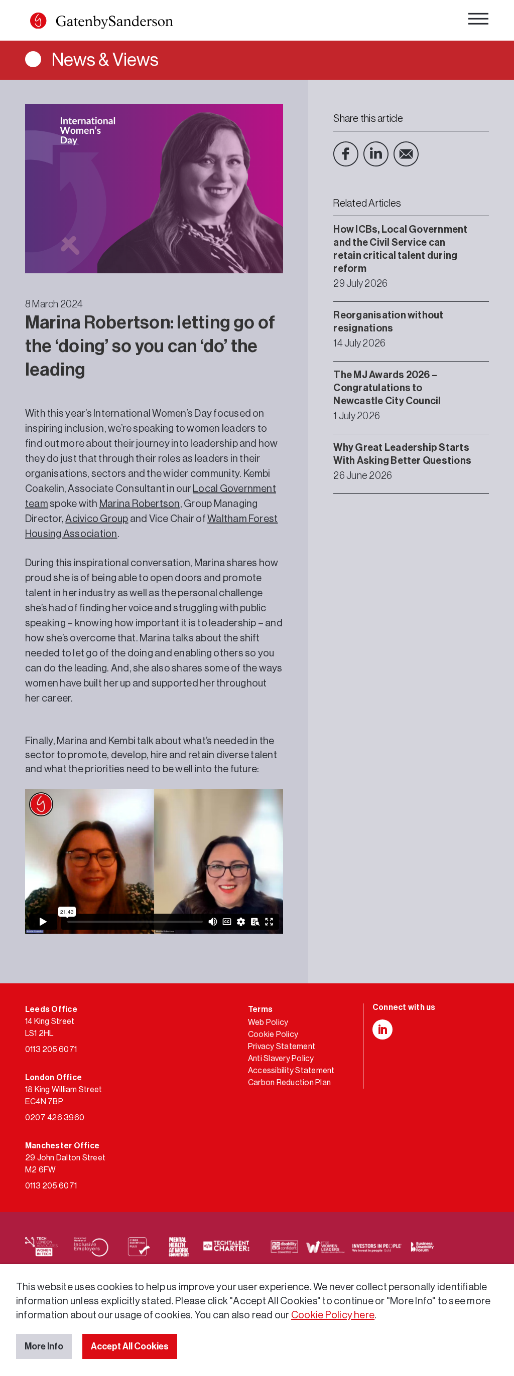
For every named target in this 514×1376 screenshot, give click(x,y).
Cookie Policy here (332, 1315)
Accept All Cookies (130, 1346)
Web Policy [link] (268, 1022)
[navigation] (478, 21)
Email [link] (406, 153)
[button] (38, 21)
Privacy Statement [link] (281, 1047)
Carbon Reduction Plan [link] (289, 1083)
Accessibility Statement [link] (291, 1071)
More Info (44, 1346)
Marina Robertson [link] (139, 504)
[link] (101, 23)
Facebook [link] (345, 153)
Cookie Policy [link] (273, 1034)
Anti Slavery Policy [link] (281, 1059)
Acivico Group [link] (96, 519)
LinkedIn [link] (376, 153)
